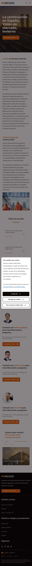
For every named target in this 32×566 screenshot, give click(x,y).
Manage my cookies (14, 299)
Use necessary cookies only (14, 305)
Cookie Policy (20, 287)
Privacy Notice (8, 287)
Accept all (14, 294)
